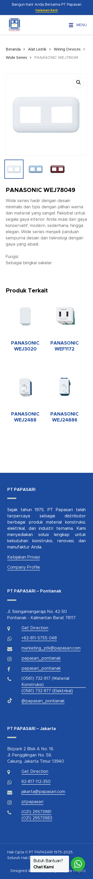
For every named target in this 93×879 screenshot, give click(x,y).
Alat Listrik (37, 49)
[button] (81, 25)
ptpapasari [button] (32, 802)
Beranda (13, 49)
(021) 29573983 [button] (36, 818)
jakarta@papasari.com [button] (43, 792)
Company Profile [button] (23, 567)
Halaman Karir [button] (46, 10)
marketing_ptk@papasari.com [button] (51, 648)
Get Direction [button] (34, 628)
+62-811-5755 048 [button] (39, 638)
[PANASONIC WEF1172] (64, 315)
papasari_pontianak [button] (41, 658)
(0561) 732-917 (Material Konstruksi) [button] (45, 681)
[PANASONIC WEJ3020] (25, 315)
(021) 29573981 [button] (36, 812)
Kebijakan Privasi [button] (23, 557)
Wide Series (16, 58)
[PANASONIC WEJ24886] (64, 386)
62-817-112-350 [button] (36, 782)
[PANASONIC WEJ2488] (25, 386)
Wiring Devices (67, 49)
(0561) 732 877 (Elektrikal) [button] (47, 691)
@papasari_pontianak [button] (43, 701)
